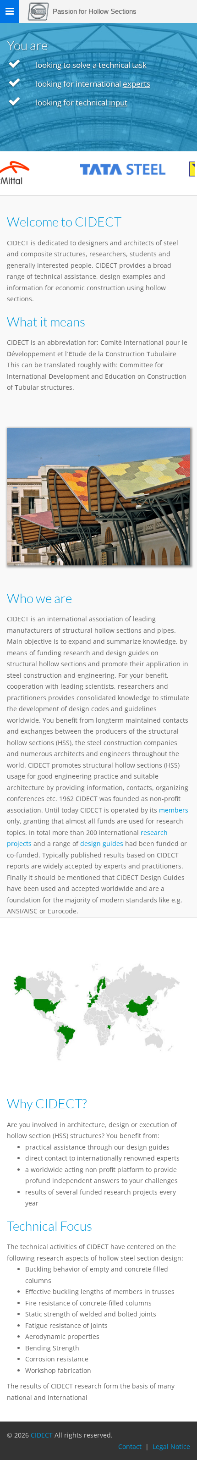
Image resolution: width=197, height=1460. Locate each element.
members (173, 810)
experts (136, 83)
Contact (130, 1446)
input (118, 102)
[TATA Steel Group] (112, 169)
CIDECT (43, 1435)
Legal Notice (171, 1446)
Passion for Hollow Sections (95, 11)
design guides (101, 843)
